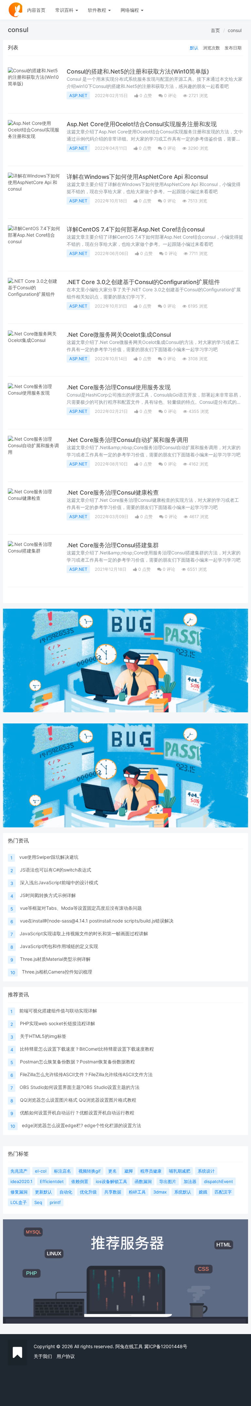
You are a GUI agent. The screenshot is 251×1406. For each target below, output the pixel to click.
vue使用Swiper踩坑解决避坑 (48, 857)
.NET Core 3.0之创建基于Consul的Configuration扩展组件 (143, 282)
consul (235, 30)
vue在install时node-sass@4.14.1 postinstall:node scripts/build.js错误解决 (97, 920)
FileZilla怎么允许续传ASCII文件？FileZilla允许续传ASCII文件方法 (86, 1074)
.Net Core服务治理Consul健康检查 (113, 492)
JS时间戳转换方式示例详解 (48, 895)
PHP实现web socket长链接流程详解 (57, 1023)
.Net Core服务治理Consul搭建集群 (113, 545)
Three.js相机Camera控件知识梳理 (57, 971)
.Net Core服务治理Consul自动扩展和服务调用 (127, 439)
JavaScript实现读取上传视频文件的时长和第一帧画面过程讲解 (84, 933)
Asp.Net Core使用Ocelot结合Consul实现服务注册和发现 (142, 124)
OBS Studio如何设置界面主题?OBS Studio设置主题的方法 (80, 1087)
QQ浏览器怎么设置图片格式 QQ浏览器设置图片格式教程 (78, 1100)
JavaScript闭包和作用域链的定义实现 (59, 946)
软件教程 (98, 10)
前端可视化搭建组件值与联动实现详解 (58, 1010)
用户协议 (66, 1356)
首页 (215, 30)
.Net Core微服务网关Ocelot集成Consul (119, 334)
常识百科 (65, 10)
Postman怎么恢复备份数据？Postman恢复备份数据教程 (77, 1061)
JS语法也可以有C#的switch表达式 (55, 869)
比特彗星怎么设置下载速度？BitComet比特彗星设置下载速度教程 (87, 1049)
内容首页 (36, 10)
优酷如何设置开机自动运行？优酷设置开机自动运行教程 (77, 1112)
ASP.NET (78, 95)
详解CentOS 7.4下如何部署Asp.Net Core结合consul (136, 229)
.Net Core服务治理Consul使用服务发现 (119, 387)
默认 (194, 47)
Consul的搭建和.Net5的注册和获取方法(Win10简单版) (138, 71)
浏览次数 (211, 47)
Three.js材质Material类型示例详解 (55, 959)
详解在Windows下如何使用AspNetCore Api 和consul (137, 176)
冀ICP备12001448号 (165, 1346)
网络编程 (130, 10)
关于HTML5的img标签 (43, 1036)
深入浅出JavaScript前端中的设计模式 (59, 882)
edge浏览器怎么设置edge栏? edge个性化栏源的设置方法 (81, 1125)
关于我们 (43, 1356)
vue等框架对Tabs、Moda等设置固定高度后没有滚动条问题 (81, 908)
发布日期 (233, 47)
